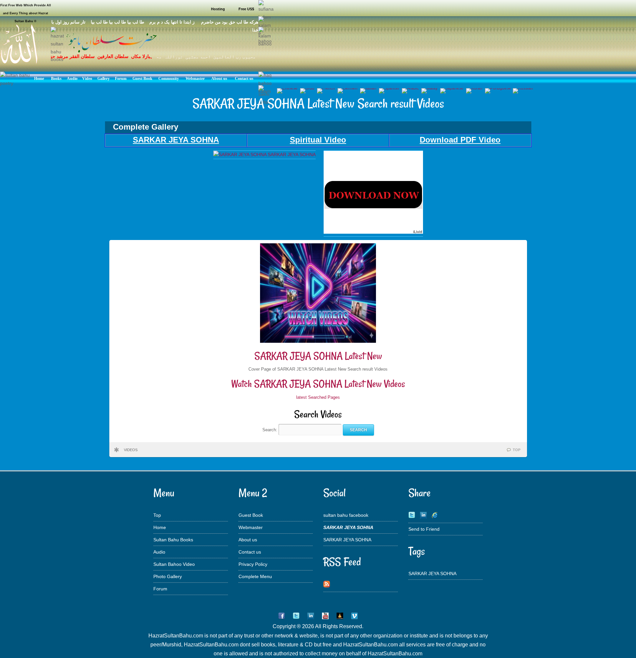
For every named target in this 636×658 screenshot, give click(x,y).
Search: (270, 429)
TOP (516, 450)
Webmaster (250, 527)
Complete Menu (255, 576)
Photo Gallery (167, 576)
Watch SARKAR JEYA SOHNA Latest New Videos (318, 383)
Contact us (249, 552)
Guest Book (250, 515)
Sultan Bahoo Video (174, 564)
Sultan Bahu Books (173, 539)
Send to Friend (424, 529)
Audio (159, 552)
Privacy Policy (252, 564)
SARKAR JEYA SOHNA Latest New (318, 356)
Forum (160, 588)
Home (159, 527)
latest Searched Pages (318, 397)
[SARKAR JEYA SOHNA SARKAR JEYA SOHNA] (264, 154)
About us (247, 539)
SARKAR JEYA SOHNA (347, 539)
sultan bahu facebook (345, 515)
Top (157, 515)
